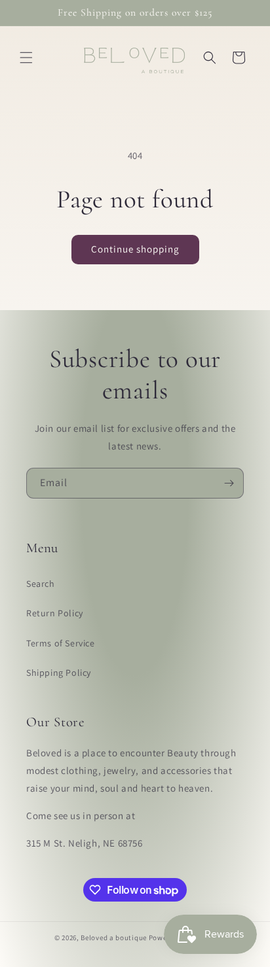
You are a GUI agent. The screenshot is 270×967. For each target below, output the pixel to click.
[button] (26, 57)
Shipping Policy (58, 672)
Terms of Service (60, 643)
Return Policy (54, 613)
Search (40, 583)
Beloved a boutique (114, 937)
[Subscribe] (228, 483)
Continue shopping (135, 249)
